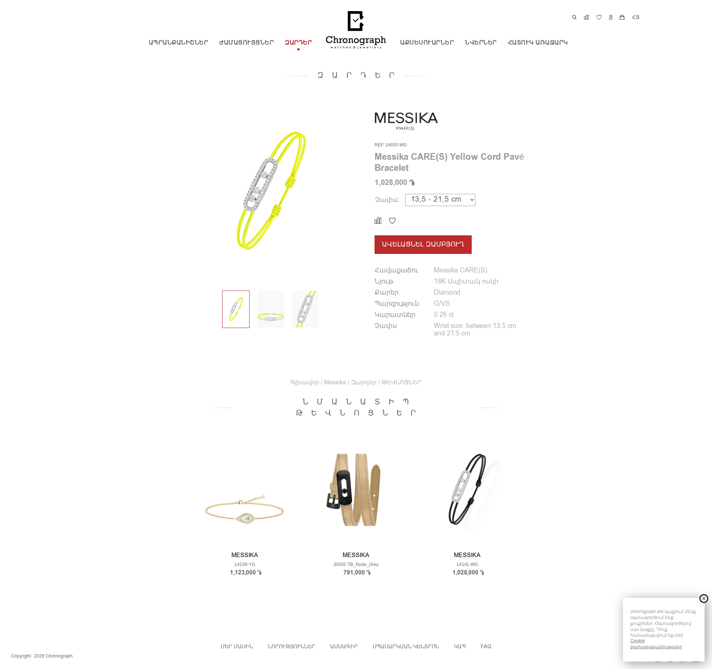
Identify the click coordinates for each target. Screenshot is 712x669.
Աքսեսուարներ (427, 43)
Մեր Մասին (237, 647)
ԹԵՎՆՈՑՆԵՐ (402, 383)
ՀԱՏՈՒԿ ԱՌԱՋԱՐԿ (538, 43)
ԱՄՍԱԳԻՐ (343, 647)
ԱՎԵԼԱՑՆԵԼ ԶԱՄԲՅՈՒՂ (423, 244)
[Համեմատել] (378, 221)
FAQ (486, 647)
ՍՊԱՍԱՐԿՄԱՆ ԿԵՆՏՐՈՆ (406, 647)
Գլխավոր (304, 383)
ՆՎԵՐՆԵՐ (481, 43)
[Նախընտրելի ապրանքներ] (392, 221)
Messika (335, 383)
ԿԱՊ (460, 647)
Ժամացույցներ (246, 43)
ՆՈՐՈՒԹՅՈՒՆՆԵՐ (291, 647)
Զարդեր (298, 43)
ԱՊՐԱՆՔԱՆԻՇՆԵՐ (178, 43)
